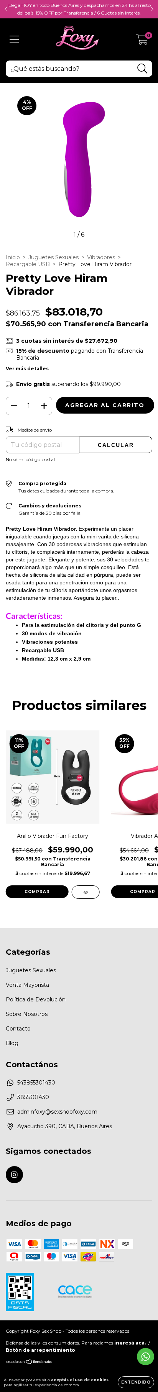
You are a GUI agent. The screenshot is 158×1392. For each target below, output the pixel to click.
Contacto (18, 1028)
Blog (12, 1043)
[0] (142, 41)
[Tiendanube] (30, 1363)
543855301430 (36, 1082)
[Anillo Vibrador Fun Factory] (86, 892)
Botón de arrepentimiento (40, 1350)
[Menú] (14, 39)
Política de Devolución (36, 999)
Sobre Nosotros (27, 1014)
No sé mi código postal (30, 459)
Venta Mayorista (27, 984)
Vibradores (101, 257)
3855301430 (33, 1097)
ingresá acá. (130, 1343)
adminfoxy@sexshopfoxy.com (57, 1111)
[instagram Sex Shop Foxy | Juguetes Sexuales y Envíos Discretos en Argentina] (14, 1174)
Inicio (13, 257)
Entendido (136, 1382)
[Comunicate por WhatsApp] (145, 1356)
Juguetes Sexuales (53, 257)
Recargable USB (28, 264)
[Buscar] (142, 69)
